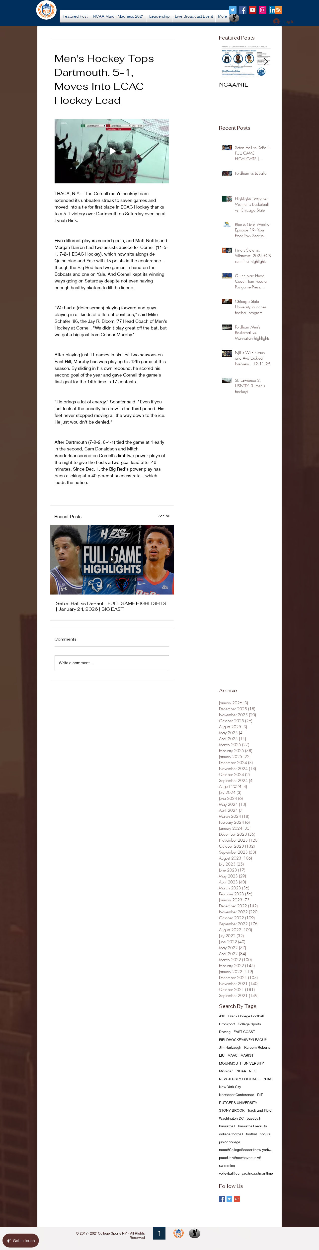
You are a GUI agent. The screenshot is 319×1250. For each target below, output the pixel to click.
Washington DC (231, 1118)
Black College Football (246, 1016)
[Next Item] (266, 62)
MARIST (246, 1055)
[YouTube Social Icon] (252, 10)
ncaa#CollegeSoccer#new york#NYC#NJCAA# (246, 1149)
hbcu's (265, 1134)
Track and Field (259, 1110)
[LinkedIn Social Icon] (272, 10)
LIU (222, 1055)
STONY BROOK (231, 1110)
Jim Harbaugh (230, 1047)
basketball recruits (252, 1126)
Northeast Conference (236, 1094)
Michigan (226, 1071)
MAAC (233, 1055)
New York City (230, 1087)
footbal (251, 1134)
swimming (227, 1165)
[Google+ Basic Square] (237, 1199)
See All (164, 516)
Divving (225, 1032)
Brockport (227, 1024)
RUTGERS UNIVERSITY (238, 1102)
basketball (227, 1126)
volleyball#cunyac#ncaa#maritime (246, 1173)
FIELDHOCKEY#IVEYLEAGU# (243, 1039)
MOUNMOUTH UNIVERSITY (241, 1063)
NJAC (267, 1079)
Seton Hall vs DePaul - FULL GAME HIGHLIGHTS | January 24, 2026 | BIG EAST (111, 606)
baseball (253, 1118)
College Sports (249, 1024)
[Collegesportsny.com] (233, 10)
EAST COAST (244, 1032)
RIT (260, 1094)
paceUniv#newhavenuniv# (240, 1157)
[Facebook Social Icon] (242, 10)
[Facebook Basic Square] (222, 1199)
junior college (229, 1142)
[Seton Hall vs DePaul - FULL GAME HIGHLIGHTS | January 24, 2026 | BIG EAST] (112, 560)
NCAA (241, 1071)
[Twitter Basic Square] (229, 1199)
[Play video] (112, 151)
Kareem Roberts (257, 1047)
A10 (222, 1016)
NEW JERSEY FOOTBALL (239, 1079)
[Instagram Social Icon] (262, 10)
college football (231, 1134)
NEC (252, 1071)
